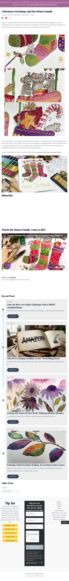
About (59, 502)
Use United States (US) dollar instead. (39, 4)
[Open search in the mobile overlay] (59, 522)
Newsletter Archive (59, 517)
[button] (10, 525)
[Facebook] (2, 18)
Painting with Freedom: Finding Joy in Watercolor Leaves (36, 464)
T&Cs (59, 508)
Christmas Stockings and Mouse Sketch (48, 152)
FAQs (59, 506)
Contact (58, 504)
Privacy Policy (59, 510)
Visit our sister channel (58, 515)
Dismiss (54, 4)
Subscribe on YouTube (59, 513)
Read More (13, 316)
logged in (13, 279)
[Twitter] (10, 18)
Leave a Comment (8, 15)
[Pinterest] (6, 18)
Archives (4, 487)
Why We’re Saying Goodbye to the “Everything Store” (34, 358)
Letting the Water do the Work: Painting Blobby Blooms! (35, 413)
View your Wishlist (59, 519)
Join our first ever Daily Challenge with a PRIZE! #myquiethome (31, 306)
